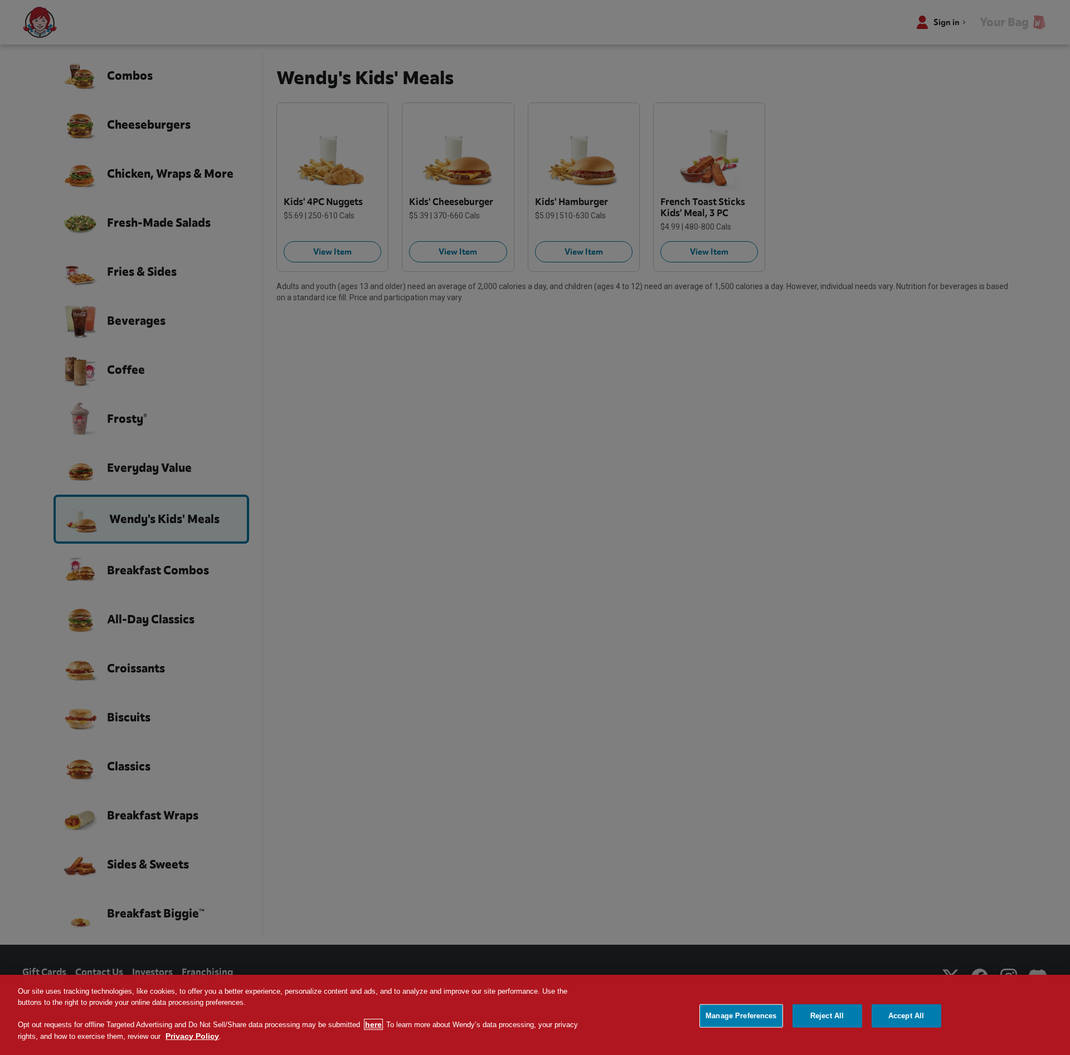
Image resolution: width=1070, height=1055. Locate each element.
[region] (535, 1015)
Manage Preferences (741, 1016)
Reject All (827, 1016)
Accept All (906, 1016)
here (373, 1024)
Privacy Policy (192, 1036)
